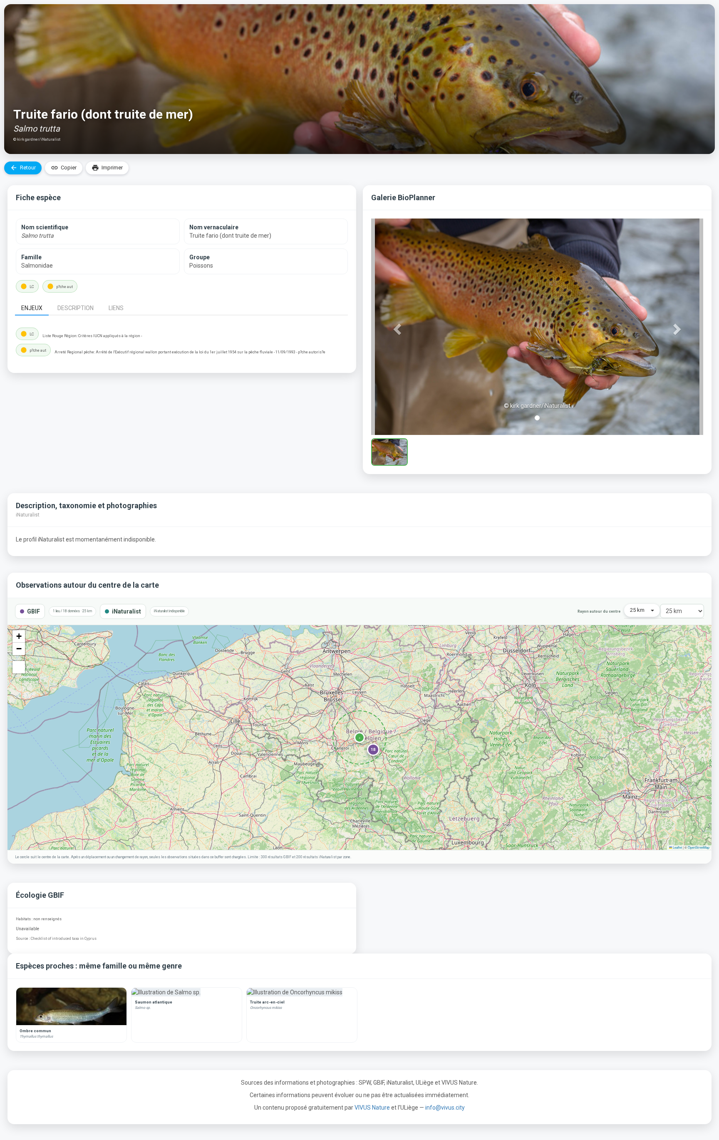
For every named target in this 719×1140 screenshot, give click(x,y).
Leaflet (677, 847)
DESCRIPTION (75, 308)
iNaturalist (126, 611)
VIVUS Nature (373, 1107)
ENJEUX (31, 308)
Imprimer (107, 167)
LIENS (116, 308)
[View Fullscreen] (18, 667)
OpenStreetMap (698, 847)
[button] (396, 327)
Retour (23, 167)
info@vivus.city (445, 1107)
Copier (64, 167)
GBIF (33, 611)
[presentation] (33, 307)
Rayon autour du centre (599, 611)
